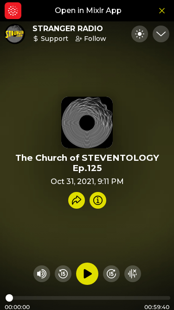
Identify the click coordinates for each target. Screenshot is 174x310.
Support (54, 38)
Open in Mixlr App (88, 10)
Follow (95, 38)
